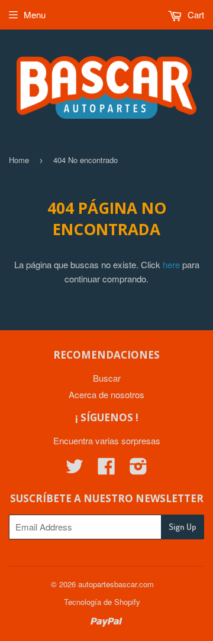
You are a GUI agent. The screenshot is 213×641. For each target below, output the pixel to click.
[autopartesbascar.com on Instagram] (138, 469)
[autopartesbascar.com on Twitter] (74, 469)
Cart (194, 14)
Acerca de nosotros (106, 394)
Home (19, 159)
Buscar (107, 378)
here (171, 264)
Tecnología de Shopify (102, 601)
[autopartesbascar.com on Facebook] (106, 469)
